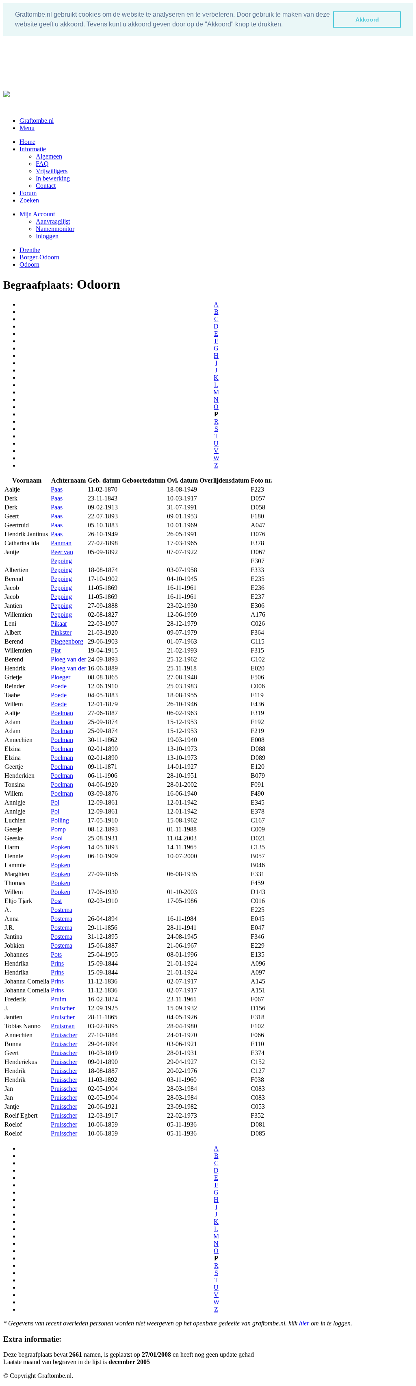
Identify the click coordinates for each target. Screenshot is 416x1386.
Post (56, 900)
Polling (60, 820)
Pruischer (63, 1008)
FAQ (42, 163)
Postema (61, 909)
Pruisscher (64, 1034)
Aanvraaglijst (53, 221)
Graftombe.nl (37, 120)
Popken (60, 847)
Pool (57, 838)
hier (304, 1323)
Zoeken (29, 200)
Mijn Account (37, 214)
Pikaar (59, 623)
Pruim (58, 999)
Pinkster (61, 632)
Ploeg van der (68, 659)
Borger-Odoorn (39, 257)
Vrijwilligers (51, 171)
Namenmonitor (55, 228)
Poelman (62, 712)
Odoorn (29, 264)
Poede (59, 686)
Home (27, 141)
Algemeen (49, 156)
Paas (57, 489)
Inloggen (47, 236)
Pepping (61, 560)
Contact (46, 185)
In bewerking (53, 178)
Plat (56, 650)
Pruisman (63, 1026)
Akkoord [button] (367, 19)
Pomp (58, 829)
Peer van (62, 551)
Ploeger (60, 677)
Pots (56, 954)
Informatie (33, 149)
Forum (28, 192)
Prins (57, 963)
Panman (61, 543)
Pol (55, 802)
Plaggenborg (67, 641)
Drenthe (30, 249)
